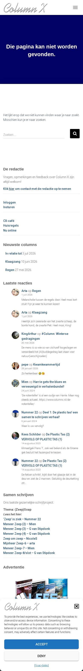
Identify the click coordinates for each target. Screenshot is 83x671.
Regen (9, 270)
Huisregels (11, 225)
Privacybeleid (41, 665)
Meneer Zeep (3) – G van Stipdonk (26, 528)
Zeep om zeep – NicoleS (20, 538)
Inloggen (9, 202)
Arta (24, 291)
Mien (24, 382)
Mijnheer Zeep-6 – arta (19, 543)
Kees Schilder (31, 434)
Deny (41, 656)
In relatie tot (13, 253)
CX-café (8, 221)
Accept (42, 644)
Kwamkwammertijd (46, 364)
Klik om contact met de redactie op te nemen (37, 188)
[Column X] (27, 7)
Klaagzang (12, 261)
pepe (24, 364)
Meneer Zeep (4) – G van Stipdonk (26, 533)
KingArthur (29, 334)
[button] (76, 606)
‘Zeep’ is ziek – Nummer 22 (22, 519)
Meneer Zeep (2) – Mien (19, 524)
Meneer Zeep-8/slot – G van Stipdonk (29, 553)
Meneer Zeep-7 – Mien (18, 548)
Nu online (9, 230)
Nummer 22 (29, 412)
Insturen (9, 207)
